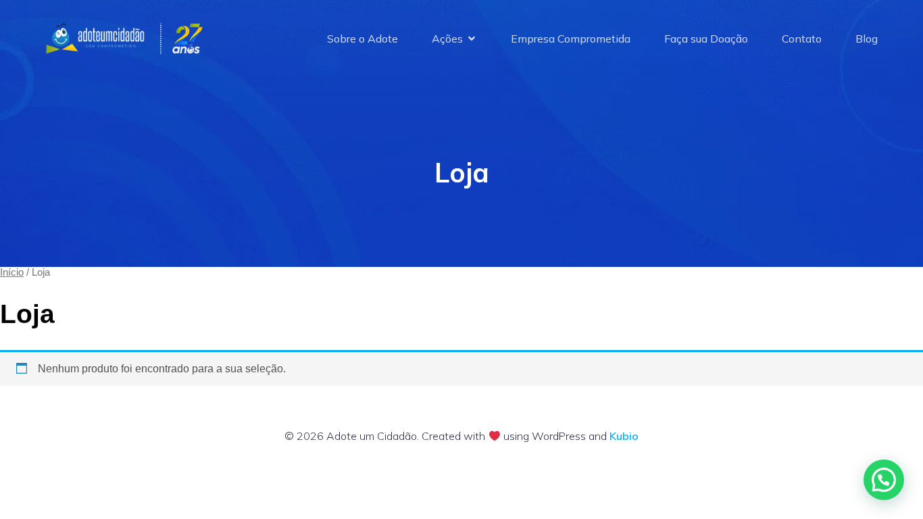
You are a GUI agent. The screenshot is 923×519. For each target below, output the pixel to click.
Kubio (624, 436)
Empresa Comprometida (570, 38)
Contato (802, 38)
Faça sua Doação (706, 38)
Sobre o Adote (362, 38)
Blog (866, 38)
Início (12, 272)
